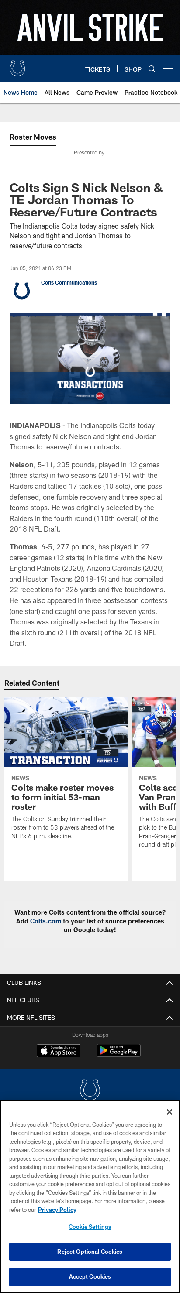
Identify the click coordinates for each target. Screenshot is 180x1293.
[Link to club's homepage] (17, 65)
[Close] (169, 1112)
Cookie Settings (90, 1226)
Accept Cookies (90, 1276)
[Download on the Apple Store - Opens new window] (58, 1051)
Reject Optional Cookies (89, 1251)
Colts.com (45, 921)
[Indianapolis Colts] (90, 1091)
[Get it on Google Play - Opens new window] (118, 1055)
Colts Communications (69, 282)
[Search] (152, 69)
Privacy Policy (57, 1209)
